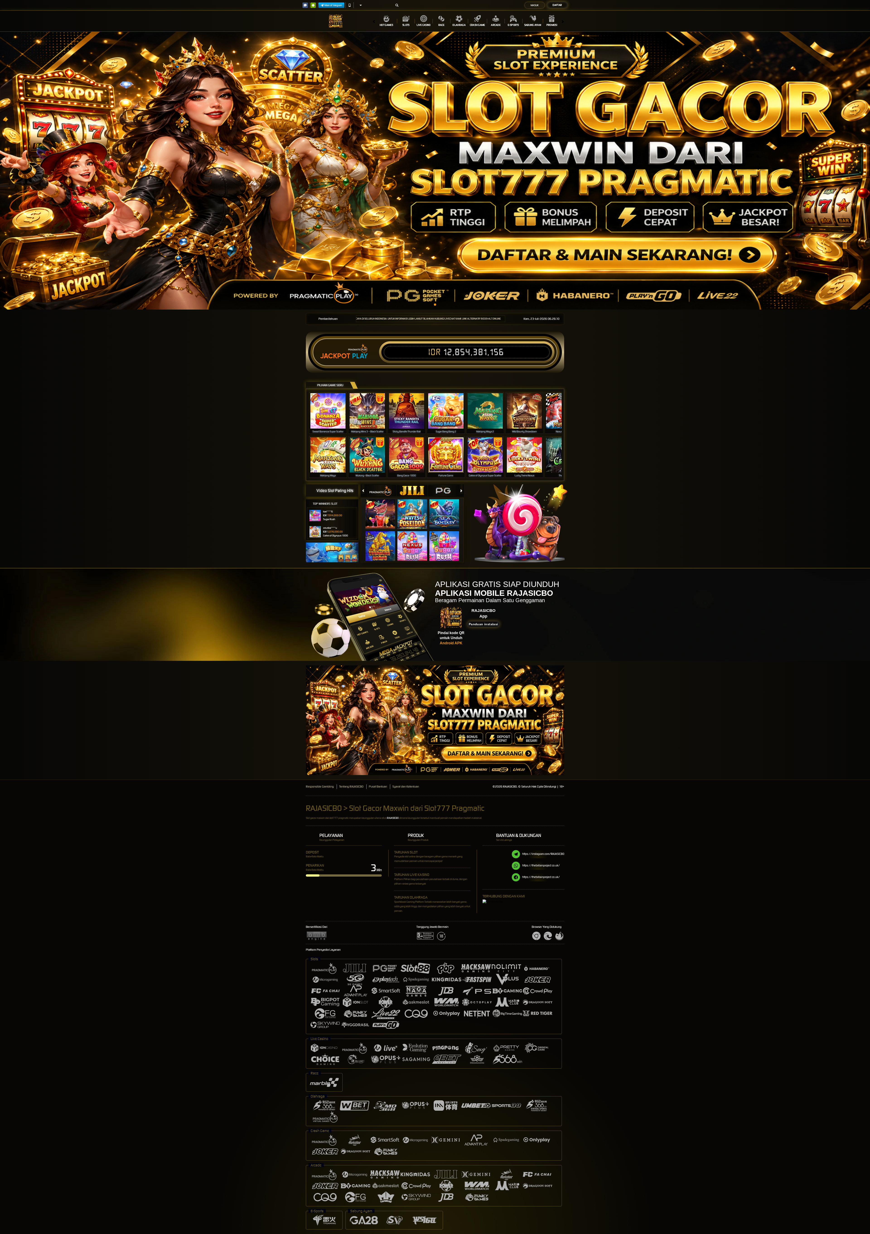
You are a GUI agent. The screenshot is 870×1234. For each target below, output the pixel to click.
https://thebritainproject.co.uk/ (541, 865)
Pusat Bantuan (378, 786)
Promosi (551, 25)
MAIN (331, 411)
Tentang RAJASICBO (351, 786)
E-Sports (513, 25)
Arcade (495, 25)
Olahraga (458, 25)
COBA (383, 510)
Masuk (535, 5)
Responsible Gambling (320, 786)
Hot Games (386, 25)
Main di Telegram (333, 5)
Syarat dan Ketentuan (405, 786)
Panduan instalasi (483, 624)
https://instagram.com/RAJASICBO (543, 854)
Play (360, 356)
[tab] (380, 490)
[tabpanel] (435, 171)
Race (441, 25)
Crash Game (477, 25)
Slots (406, 25)
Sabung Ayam (532, 25)
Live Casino (423, 25)
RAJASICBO (393, 817)
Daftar (557, 5)
